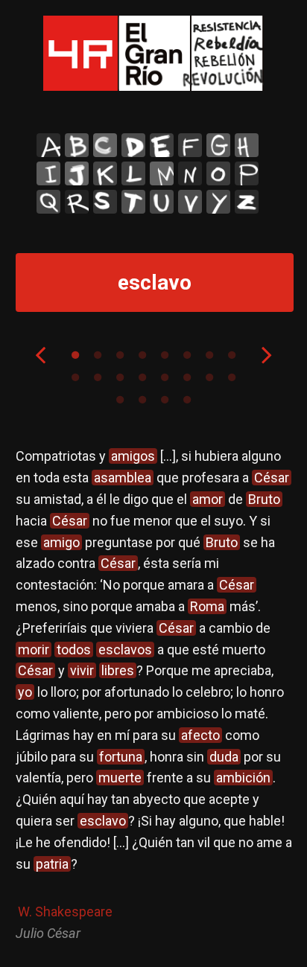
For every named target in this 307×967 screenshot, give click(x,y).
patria (52, 864)
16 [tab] (231, 377)
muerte (120, 777)
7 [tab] (209, 355)
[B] (77, 145)
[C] (105, 145)
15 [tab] (209, 377)
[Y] (218, 202)
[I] (48, 173)
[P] (247, 173)
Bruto (264, 499)
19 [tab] (164, 399)
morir (33, 649)
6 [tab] (187, 355)
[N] (190, 173)
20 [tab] (187, 399)
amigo (61, 542)
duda (223, 757)
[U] (162, 202)
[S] (105, 202)
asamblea (122, 477)
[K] (105, 173)
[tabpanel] (154, 695)
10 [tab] (97, 377)
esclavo (103, 821)
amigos (133, 456)
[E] (162, 145)
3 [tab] (120, 355)
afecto (200, 735)
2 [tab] (97, 355)
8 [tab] (231, 355)
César (271, 477)
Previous (40, 354)
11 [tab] (120, 377)
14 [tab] (187, 377)
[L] (133, 173)
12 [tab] (142, 377)
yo (25, 692)
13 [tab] (164, 377)
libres (117, 670)
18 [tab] (142, 399)
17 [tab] (120, 399)
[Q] (48, 202)
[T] (133, 202)
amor (207, 499)
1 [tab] (75, 355)
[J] (77, 173)
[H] (247, 145)
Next (266, 354)
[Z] (247, 202)
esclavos (125, 649)
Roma (207, 606)
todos (74, 649)
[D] (133, 145)
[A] (48, 145)
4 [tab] (142, 355)
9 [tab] (75, 377)
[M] (162, 173)
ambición (243, 777)
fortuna (120, 757)
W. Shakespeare (65, 911)
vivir (82, 670)
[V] (190, 202)
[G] (218, 145)
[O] (218, 173)
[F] (190, 145)
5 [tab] (164, 355)
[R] (77, 202)
